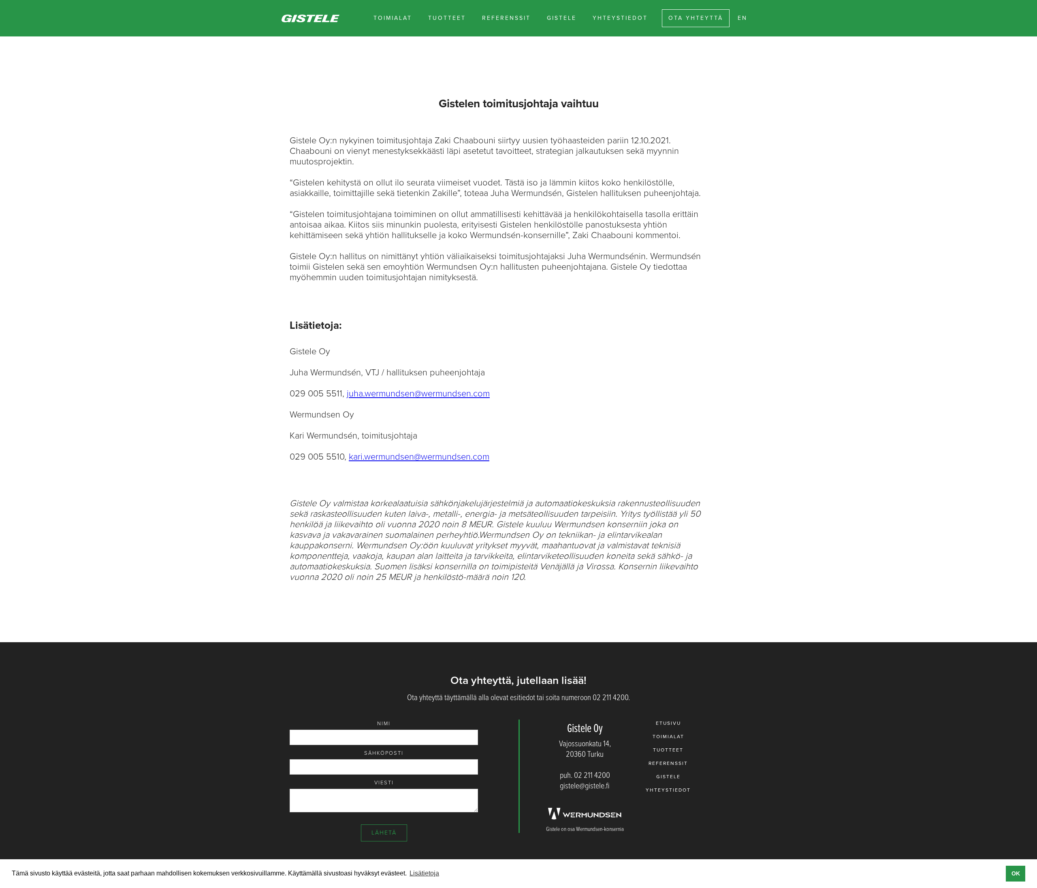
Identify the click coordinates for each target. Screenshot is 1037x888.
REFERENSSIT (506, 18)
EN (742, 18)
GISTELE (561, 18)
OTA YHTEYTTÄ (695, 18)
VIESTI (384, 782)
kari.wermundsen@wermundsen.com (419, 456)
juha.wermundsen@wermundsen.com (418, 393)
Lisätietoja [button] (424, 873)
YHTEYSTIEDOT (620, 18)
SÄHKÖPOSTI (383, 753)
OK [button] (1015, 873)
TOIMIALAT (392, 18)
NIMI (383, 723)
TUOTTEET (447, 18)
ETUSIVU (668, 723)
